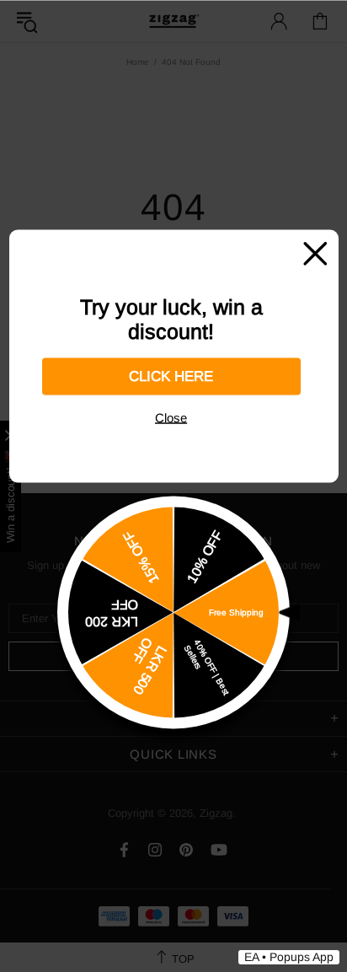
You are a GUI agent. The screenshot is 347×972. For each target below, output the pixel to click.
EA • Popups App (289, 957)
